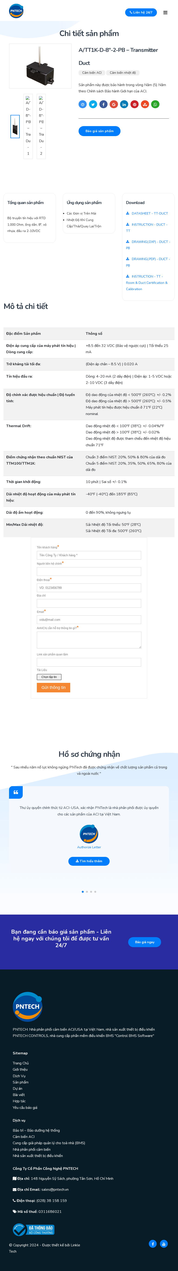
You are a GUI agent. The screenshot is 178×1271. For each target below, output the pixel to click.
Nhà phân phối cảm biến (32, 1149)
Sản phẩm (21, 1082)
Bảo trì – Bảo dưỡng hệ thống (36, 1130)
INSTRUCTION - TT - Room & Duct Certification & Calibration (147, 282)
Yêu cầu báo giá (25, 1107)
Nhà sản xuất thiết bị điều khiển (38, 1155)
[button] (83, 892)
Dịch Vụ (19, 1076)
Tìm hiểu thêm (90, 861)
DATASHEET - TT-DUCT (149, 213)
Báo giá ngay (144, 942)
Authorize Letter (89, 847)
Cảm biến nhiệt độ (123, 72)
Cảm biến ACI (92, 72)
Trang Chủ (21, 1063)
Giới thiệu (20, 1069)
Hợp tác (19, 1101)
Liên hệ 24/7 (142, 12)
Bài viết (19, 1094)
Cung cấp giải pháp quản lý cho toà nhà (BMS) (49, 1143)
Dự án (17, 1088)
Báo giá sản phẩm (100, 131)
